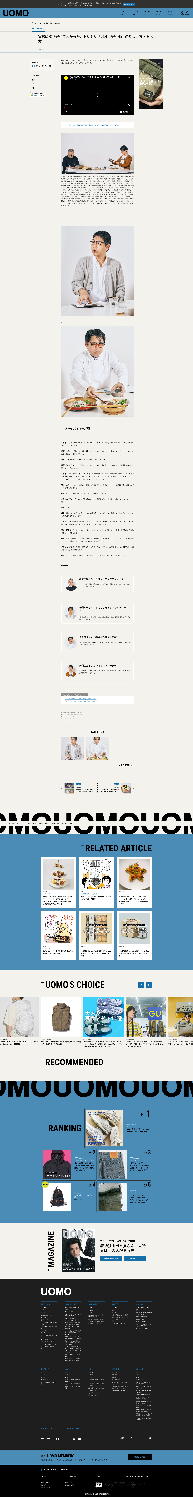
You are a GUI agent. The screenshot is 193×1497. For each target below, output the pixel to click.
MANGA (170, 12)
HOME (6, 823)
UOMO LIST (136, 12)
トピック (123, 894)
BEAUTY (123, 14)
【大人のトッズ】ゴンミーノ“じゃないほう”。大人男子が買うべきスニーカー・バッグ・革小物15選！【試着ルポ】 (137, 1044)
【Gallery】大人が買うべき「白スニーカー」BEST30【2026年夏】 (137, 1130)
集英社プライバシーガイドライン (49, 1485)
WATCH (158, 12)
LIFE (145, 14)
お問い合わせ (68, 1482)
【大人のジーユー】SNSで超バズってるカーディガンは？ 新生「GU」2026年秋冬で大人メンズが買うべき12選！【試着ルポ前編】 (94, 1044)
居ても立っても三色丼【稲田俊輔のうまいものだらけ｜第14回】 (96, 898)
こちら (135, 1487)
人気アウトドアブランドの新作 (85, 1160)
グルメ (41, 49)
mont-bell (77, 1200)
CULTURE (171, 14)
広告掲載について (45, 1487)
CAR (133, 14)
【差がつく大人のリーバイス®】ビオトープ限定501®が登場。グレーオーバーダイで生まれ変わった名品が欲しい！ (139, 1166)
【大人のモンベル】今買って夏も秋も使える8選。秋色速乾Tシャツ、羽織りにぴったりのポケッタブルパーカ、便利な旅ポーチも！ (84, 1166)
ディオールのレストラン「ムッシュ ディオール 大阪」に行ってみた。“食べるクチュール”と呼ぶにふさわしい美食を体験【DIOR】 (133, 900)
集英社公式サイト (45, 1482)
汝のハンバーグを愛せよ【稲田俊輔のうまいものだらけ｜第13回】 (58, 952)
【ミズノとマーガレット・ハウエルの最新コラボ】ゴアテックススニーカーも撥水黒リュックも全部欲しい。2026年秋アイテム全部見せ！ (139, 1199)
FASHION (123, 12)
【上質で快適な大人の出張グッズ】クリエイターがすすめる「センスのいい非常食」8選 (134, 953)
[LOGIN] (182, 12)
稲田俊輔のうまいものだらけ (90, 894)
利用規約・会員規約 (70, 1485)
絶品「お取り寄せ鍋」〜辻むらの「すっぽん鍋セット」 (80, 699)
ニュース (47, 894)
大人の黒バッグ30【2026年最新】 (83, 1196)
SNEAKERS (147, 12)
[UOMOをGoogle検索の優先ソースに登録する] (37, 94)
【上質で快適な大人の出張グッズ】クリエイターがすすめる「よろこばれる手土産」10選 (96, 953)
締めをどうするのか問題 (42, 66)
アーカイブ (39, 28)
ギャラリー (130, 1126)
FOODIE (158, 14)
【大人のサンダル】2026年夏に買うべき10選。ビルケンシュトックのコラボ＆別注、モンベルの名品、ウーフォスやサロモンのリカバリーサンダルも (52, 1044)
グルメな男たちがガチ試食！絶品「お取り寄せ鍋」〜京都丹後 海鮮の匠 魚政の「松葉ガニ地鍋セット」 (94, 125)
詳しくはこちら (128, 4)
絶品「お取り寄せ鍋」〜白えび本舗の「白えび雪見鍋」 (80, 701)
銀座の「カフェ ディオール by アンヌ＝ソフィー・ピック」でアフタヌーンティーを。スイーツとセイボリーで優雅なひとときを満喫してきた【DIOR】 (58, 900)
